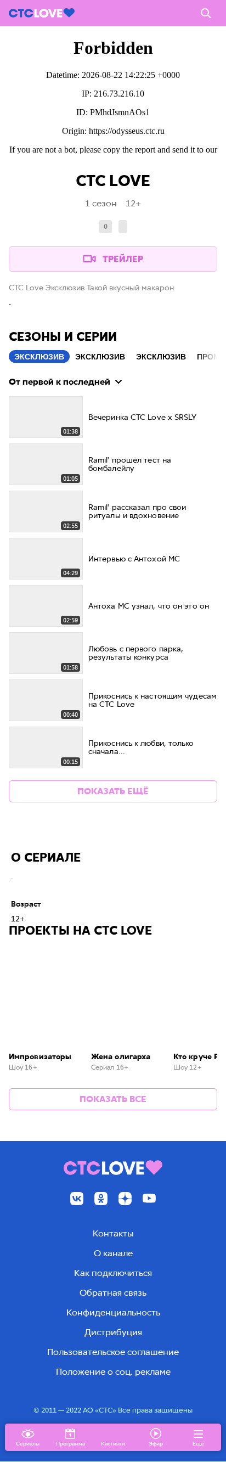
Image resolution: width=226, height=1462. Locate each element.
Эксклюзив (39, 356)
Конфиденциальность (113, 1312)
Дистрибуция (113, 1332)
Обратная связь (113, 1292)
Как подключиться (113, 1273)
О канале (113, 1253)
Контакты (113, 1233)
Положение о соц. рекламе (113, 1371)
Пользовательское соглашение (113, 1352)
